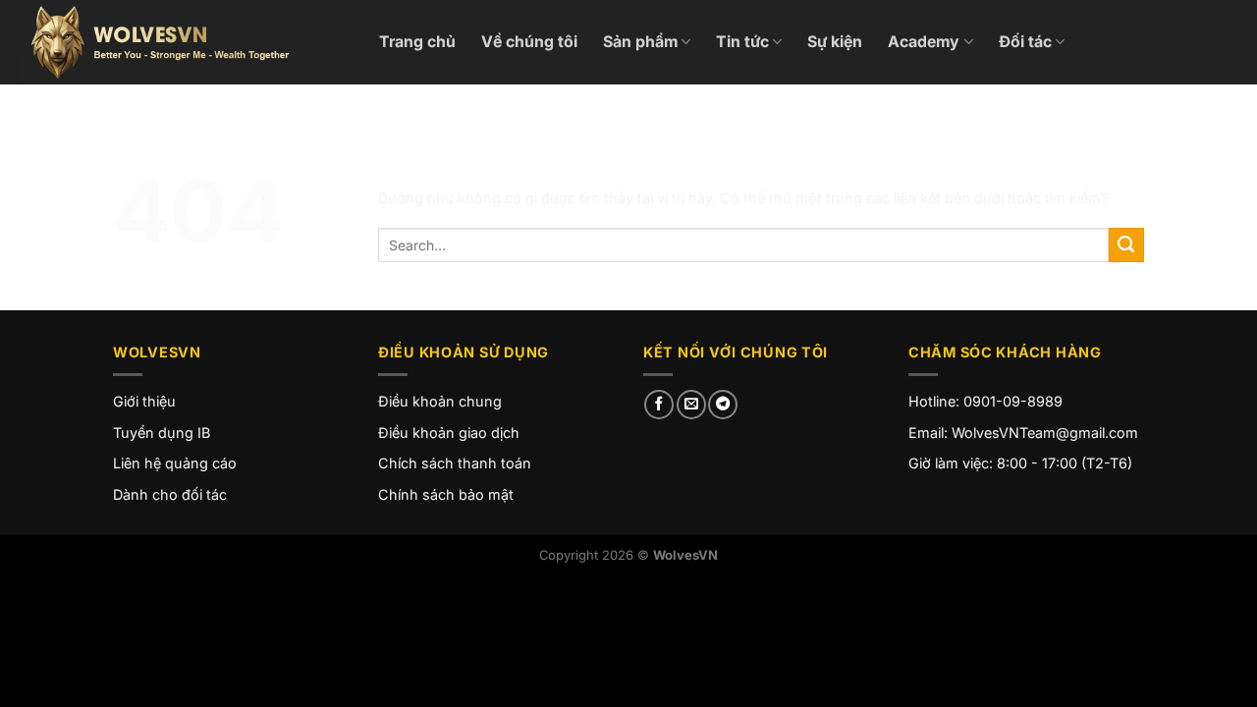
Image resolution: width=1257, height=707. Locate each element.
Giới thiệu (144, 401)
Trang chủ (417, 41)
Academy (923, 41)
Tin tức (742, 41)
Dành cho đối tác (170, 494)
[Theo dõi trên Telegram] (723, 404)
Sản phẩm (640, 41)
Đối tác (1025, 41)
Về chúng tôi (529, 41)
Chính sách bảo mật (446, 494)
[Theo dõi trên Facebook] (659, 404)
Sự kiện (834, 41)
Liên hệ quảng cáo (175, 463)
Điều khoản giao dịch (448, 432)
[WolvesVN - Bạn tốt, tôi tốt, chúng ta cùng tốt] (182, 42)
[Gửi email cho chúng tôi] (691, 404)
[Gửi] (1126, 245)
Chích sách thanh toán (454, 463)
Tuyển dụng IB (161, 432)
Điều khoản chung (440, 401)
